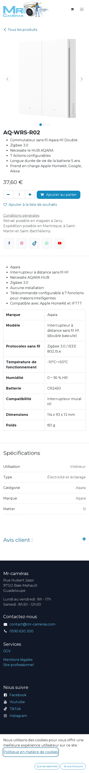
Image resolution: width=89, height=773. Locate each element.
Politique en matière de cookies (30, 752)
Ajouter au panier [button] (61, 195)
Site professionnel (18, 665)
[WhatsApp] (47, 243)
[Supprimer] (8, 195)
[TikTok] (34, 243)
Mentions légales (17, 660)
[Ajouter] (30, 195)
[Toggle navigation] (82, 9)
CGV (7, 651)
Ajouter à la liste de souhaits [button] (33, 205)
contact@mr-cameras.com (32, 624)
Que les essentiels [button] (47, 766)
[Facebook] (9, 243)
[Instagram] (22, 243)
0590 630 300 (21, 631)
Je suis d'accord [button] (73, 766)
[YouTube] (59, 243)
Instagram (18, 716)
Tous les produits (22, 30)
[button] (7, 78)
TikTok (15, 709)
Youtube (17, 702)
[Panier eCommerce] (72, 9)
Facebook (18, 695)
